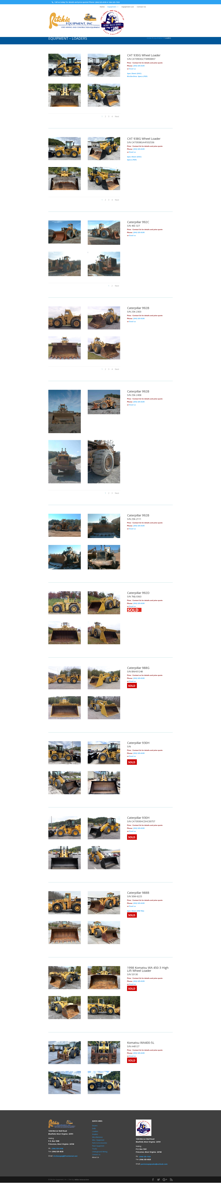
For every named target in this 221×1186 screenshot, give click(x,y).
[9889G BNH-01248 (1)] (64, 678)
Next (117, 116)
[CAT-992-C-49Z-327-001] (64, 232)
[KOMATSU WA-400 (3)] (64, 1082)
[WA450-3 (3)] (64, 1007)
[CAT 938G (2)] (104, 148)
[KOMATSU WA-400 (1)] (64, 1052)
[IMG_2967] (64, 753)
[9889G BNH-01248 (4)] (104, 707)
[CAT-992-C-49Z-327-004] (104, 264)
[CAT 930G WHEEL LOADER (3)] (64, 95)
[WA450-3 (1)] (64, 977)
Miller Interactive (82, 1180)
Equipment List (128, 7)
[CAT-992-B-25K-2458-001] (64, 411)
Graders (95, 1134)
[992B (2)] (104, 318)
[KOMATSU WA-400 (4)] (104, 1082)
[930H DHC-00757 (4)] (104, 857)
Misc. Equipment (98, 1140)
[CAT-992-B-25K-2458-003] (104, 402)
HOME (149, 38)
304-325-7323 (114, 2)
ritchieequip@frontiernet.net (65, 1156)
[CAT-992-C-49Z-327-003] (64, 264)
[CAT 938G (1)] (64, 148)
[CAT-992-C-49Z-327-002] (104, 232)
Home (102, 7)
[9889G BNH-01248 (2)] (104, 678)
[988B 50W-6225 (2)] (104, 902)
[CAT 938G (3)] (64, 178)
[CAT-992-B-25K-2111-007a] (104, 526)
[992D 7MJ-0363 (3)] (64, 632)
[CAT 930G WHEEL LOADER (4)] (104, 95)
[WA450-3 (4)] (104, 1007)
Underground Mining (99, 1152)
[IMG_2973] (104, 753)
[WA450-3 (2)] (104, 977)
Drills (94, 1128)
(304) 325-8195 (100, 2)
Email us (132, 69)
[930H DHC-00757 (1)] (64, 827)
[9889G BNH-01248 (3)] (64, 707)
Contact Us (141, 7)
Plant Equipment (98, 1146)
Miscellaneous (97, 1137)
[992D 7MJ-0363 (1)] (64, 603)
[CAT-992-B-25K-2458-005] (104, 461)
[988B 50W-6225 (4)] (104, 932)
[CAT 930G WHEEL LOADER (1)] (64, 65)
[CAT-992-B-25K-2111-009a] (104, 557)
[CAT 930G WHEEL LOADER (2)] (104, 65)
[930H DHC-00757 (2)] (104, 827)
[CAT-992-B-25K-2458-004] (64, 461)
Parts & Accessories (99, 1143)
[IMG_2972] (64, 782)
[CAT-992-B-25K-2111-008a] (64, 557)
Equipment (112, 7)
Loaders (95, 1131)
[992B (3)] (64, 348)
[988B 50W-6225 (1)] (64, 902)
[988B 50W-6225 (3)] (64, 932)
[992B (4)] (104, 348)
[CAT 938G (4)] (104, 178)
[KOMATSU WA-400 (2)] (104, 1052)
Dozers (94, 1125)
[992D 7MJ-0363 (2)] (104, 603)
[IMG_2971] (104, 782)
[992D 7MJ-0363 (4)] (104, 632)
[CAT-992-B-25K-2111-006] (64, 525)
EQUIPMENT (158, 38)
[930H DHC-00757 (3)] (64, 857)
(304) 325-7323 (145, 1156)
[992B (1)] (64, 318)
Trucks (94, 1149)
